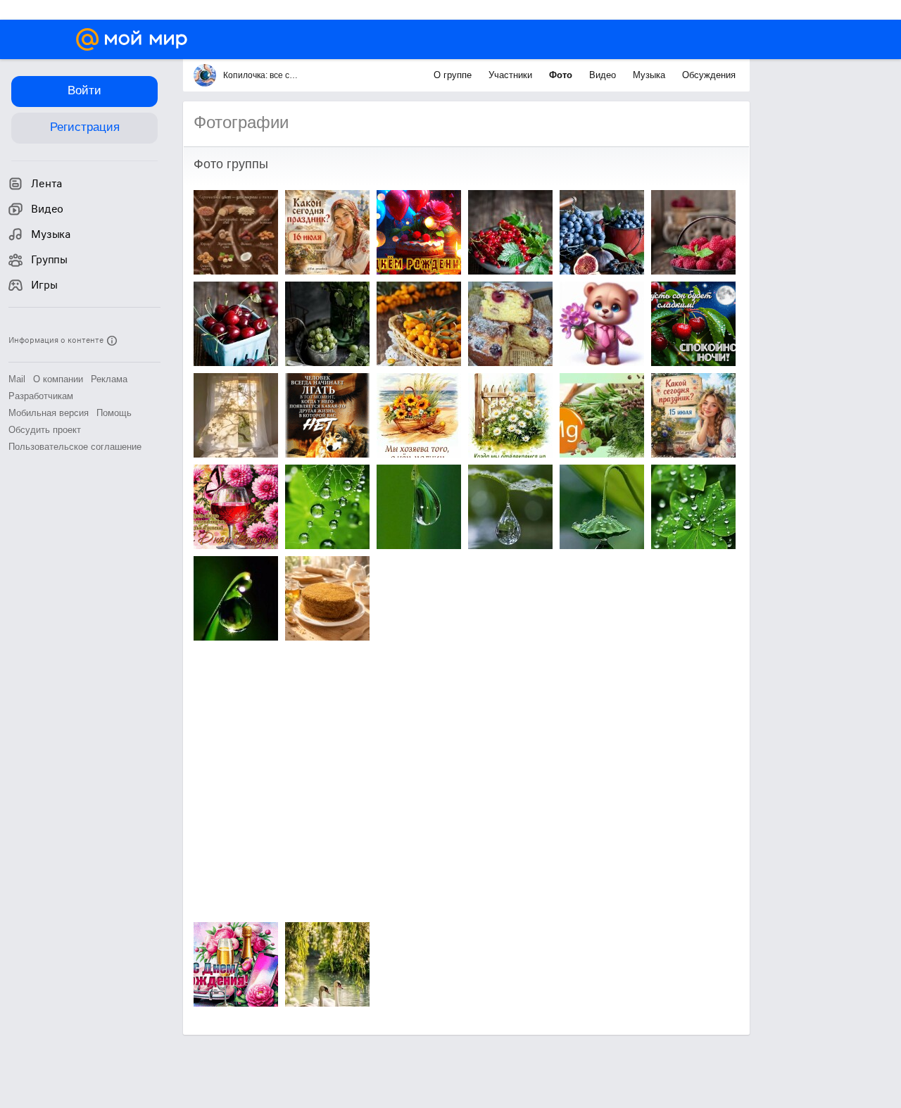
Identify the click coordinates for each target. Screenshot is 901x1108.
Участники (512, 75)
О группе (454, 75)
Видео (604, 75)
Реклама (109, 379)
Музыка (650, 75)
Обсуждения (709, 75)
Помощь (114, 413)
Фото (562, 75)
